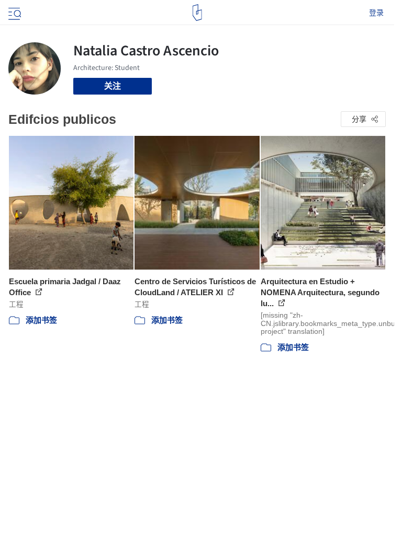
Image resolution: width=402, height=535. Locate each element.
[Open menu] (13, 12)
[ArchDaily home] (197, 12)
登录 (376, 12)
